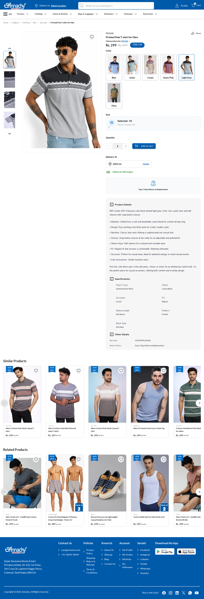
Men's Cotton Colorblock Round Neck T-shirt (62, 429)
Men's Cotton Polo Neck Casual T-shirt (20, 429)
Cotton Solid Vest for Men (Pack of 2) (149, 517)
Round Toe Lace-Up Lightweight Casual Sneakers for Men (104, 518)
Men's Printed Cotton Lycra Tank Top (149, 428)
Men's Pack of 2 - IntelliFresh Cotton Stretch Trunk (21, 518)
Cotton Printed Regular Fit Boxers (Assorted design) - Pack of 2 (62, 518)
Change (146, 164)
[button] (22, 402)
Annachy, (26, 592)
